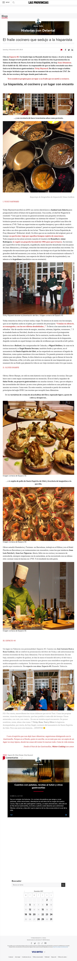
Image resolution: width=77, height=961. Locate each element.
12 (30, 910)
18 (26, 914)
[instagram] (39, 943)
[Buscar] (63, 885)
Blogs (5, 16)
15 (43, 910)
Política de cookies (62, 957)
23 (47, 914)
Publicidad (47, 957)
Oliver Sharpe (19, 755)
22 (43, 914)
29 (43, 919)
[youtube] (45, 943)
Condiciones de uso (26, 957)
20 (34, 914)
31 (51, 919)
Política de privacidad (38, 957)
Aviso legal (17, 957)
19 (30, 914)
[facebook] (10, 815)
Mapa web (53, 957)
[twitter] (12, 815)
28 (38, 919)
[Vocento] (38, 952)
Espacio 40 (11, 755)
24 (51, 914)
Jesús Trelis (38, 26)
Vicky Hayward (28, 755)
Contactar (11, 957)
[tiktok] (42, 943)
